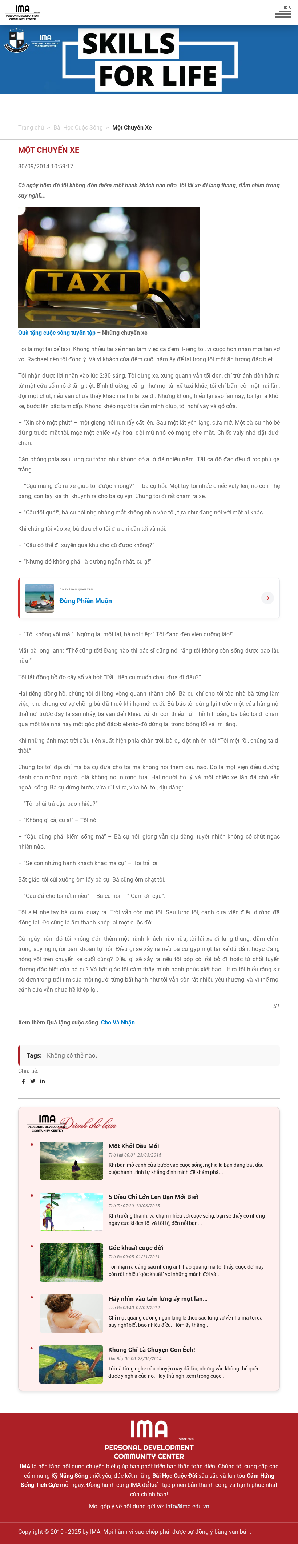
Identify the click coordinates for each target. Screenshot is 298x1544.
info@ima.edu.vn (187, 1506)
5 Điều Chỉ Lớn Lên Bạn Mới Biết (153, 1197)
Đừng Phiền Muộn (86, 601)
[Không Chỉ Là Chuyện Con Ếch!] (72, 1364)
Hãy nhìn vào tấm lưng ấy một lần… (158, 1298)
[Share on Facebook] (23, 1081)
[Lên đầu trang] (280, 1526)
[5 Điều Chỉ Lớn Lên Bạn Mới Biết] (73, 1212)
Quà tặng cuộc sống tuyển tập (57, 332)
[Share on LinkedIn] (42, 1081)
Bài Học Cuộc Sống (78, 127)
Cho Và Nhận (118, 1022)
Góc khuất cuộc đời (136, 1247)
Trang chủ (31, 127)
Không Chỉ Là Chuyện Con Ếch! (151, 1349)
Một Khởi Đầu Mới (134, 1146)
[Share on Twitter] (32, 1081)
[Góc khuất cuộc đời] (73, 1262)
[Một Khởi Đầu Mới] (73, 1161)
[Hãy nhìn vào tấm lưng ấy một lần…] (73, 1313)
